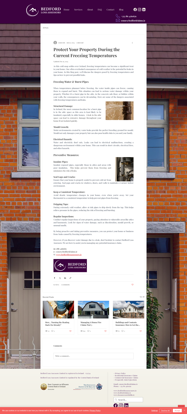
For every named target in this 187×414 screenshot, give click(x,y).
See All (142, 297)
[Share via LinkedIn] (65, 278)
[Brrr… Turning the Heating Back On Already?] (58, 309)
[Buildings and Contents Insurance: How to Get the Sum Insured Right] (128, 309)
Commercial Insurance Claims (126, 378)
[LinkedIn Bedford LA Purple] (126, 405)
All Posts (45, 28)
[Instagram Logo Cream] (139, 9)
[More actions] (132, 42)
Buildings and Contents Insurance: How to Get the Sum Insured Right (127, 323)
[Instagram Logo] (121, 405)
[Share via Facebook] (54, 278)
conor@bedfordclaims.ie (133, 20)
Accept (177, 410)
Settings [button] (154, 410)
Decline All (165, 410)
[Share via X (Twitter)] (60, 278)
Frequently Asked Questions (126, 380)
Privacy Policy (95, 410)
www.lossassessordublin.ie (124, 395)
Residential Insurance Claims (126, 375)
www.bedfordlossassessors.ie (125, 391)
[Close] (184, 410)
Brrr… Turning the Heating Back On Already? (57, 323)
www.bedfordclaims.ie (122, 393)
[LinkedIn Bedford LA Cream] (143, 9)
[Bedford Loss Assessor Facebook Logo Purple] (116, 405)
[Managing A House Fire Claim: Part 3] (93, 309)
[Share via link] (70, 278)
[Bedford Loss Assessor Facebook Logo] (135, 9)
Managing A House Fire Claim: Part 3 (91, 323)
